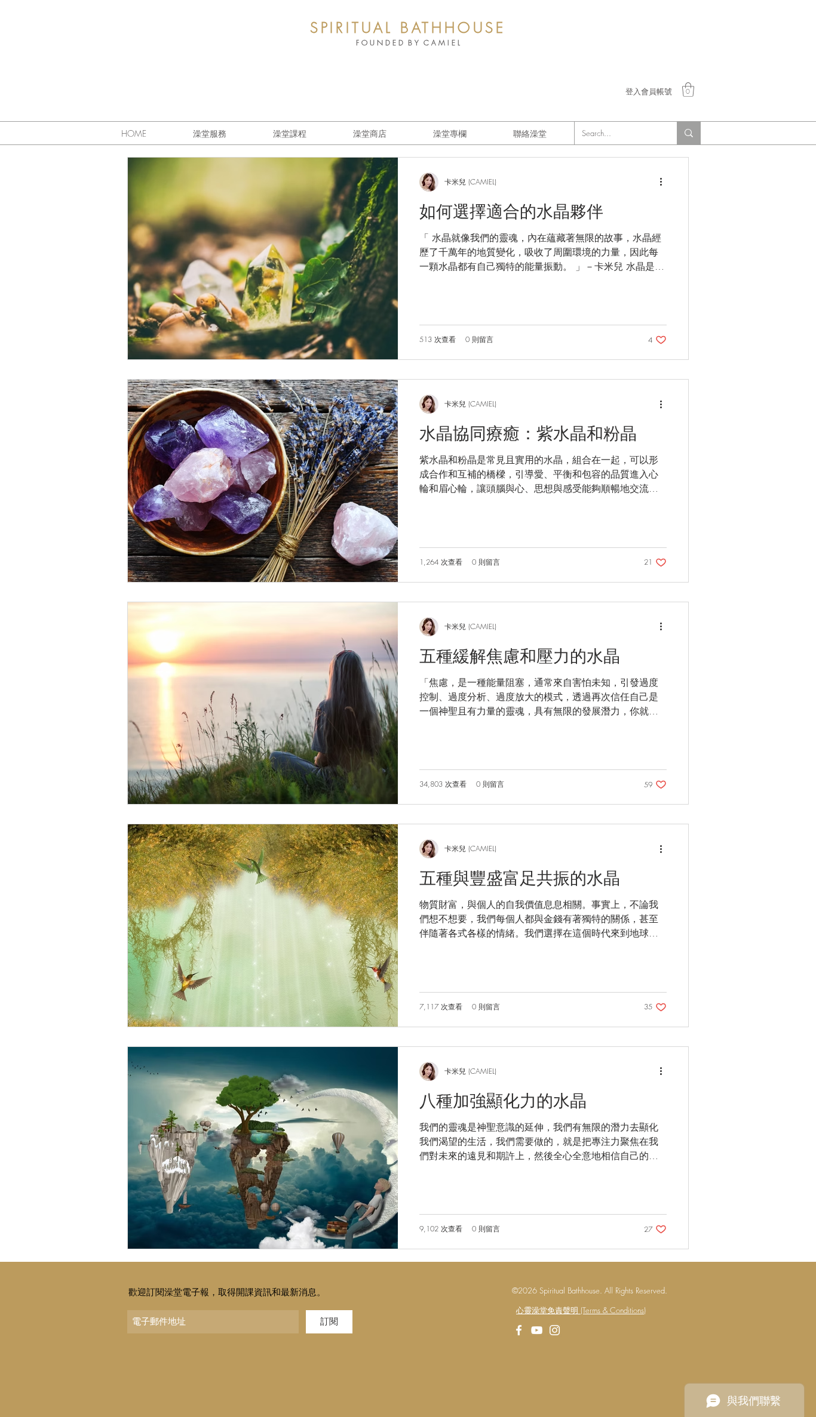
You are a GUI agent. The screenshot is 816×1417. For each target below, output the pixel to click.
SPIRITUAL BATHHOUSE (408, 27)
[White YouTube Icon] (537, 1330)
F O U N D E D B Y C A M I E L (408, 43)
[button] (688, 89)
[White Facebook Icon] (519, 1330)
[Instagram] (555, 1330)
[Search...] (688, 133)
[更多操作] (665, 182)
